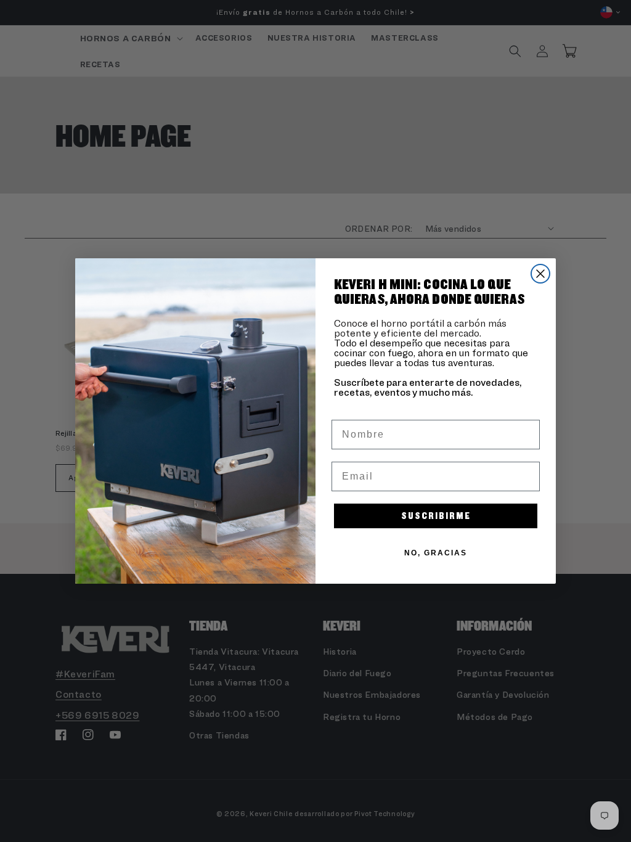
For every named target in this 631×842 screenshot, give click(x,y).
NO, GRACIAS (435, 553)
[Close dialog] (540, 273)
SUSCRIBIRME (436, 515)
